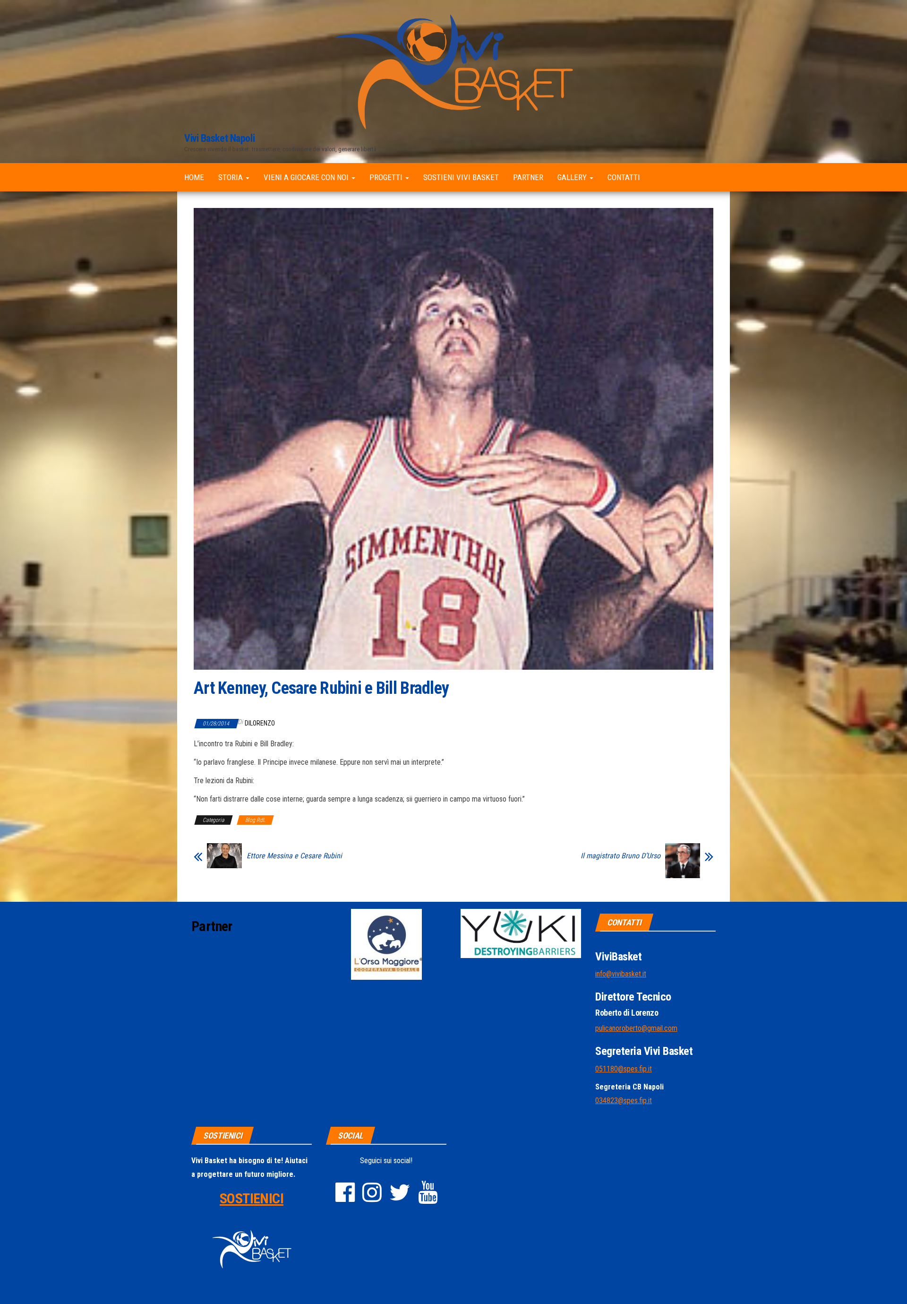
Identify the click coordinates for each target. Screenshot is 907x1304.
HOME (194, 177)
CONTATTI (624, 177)
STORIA (231, 177)
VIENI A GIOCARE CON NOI (307, 177)
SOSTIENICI (251, 1198)
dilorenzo (260, 723)
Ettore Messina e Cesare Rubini (294, 856)
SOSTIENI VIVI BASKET (461, 177)
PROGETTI (386, 177)
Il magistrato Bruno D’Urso (620, 856)
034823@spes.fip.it (623, 1100)
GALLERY (573, 177)
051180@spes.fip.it (623, 1068)
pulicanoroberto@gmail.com (636, 1028)
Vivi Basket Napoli (219, 138)
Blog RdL (255, 820)
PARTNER (528, 177)
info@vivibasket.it (620, 973)
